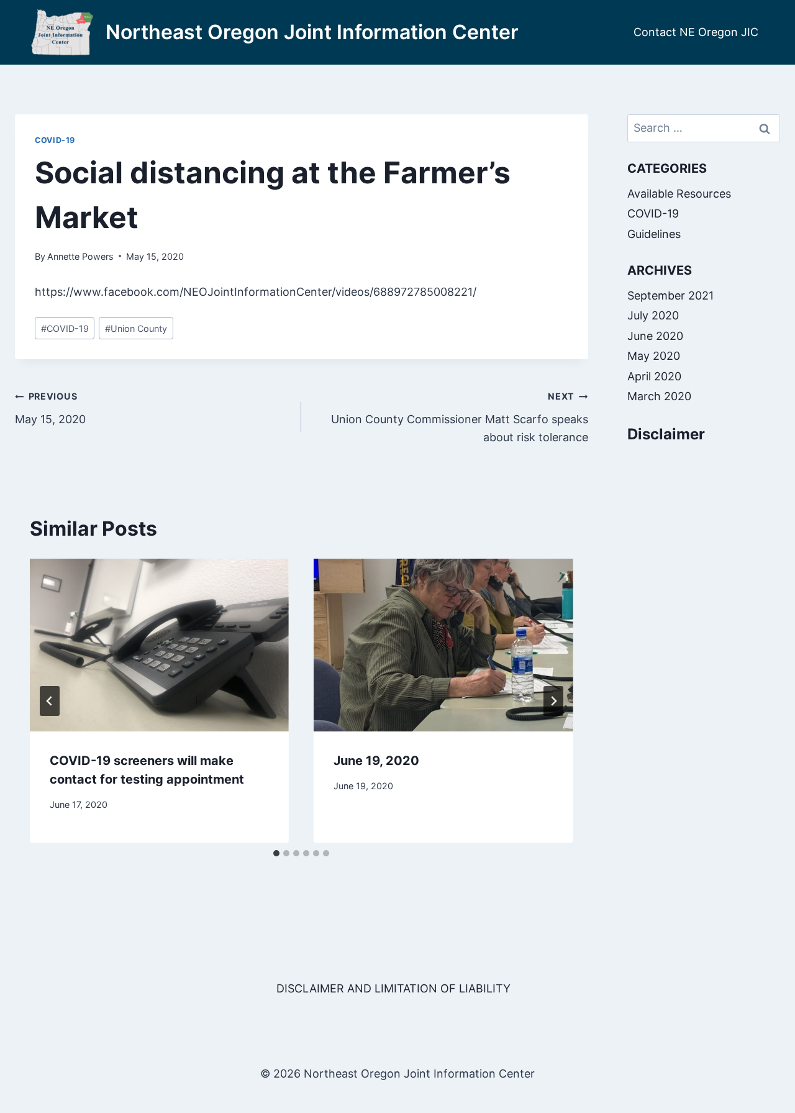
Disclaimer (666, 435)
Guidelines (654, 233)
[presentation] (159, 645)
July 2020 (653, 316)
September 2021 (670, 295)
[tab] (276, 853)
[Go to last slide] (50, 701)
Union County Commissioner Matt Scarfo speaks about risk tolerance (459, 417)
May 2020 (653, 356)
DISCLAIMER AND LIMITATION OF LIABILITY (393, 988)
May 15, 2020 (50, 408)
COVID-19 (55, 140)
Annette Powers (80, 256)
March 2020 (659, 396)
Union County (136, 328)
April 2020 (654, 376)
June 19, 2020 (376, 760)
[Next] (553, 701)
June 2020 (655, 335)
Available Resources (679, 193)
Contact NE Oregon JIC (696, 32)
